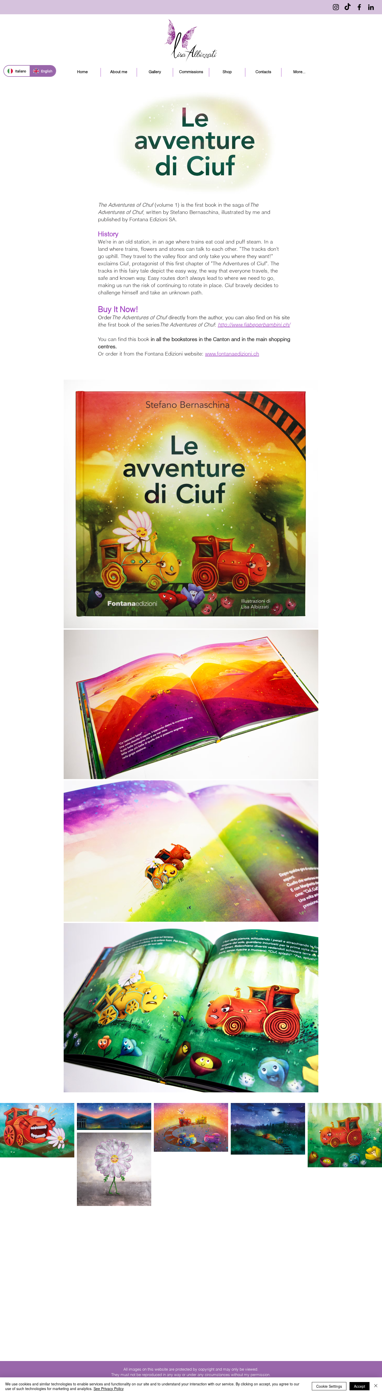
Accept (359, 1386)
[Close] (376, 1386)
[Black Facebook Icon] (359, 7)
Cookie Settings (329, 1386)
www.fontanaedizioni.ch (232, 353)
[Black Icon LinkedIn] (371, 7)
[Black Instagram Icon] (336, 7)
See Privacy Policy (109, 1388)
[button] (155, 72)
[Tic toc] (348, 7)
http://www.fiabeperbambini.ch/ (254, 324)
